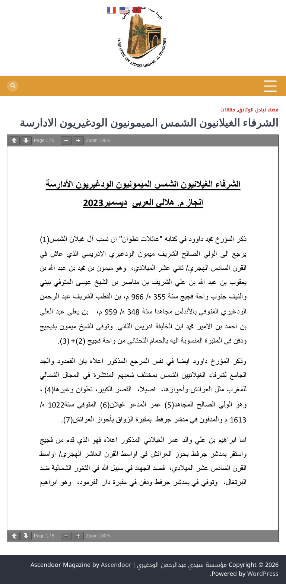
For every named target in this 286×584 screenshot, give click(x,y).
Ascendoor (116, 565)
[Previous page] (14, 140)
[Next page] (26, 140)
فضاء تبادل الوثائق (258, 110)
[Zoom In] (78, 140)
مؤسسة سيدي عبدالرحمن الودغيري (182, 565)
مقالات (227, 110)
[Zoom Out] (66, 140)
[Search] (12, 86)
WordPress (263, 574)
